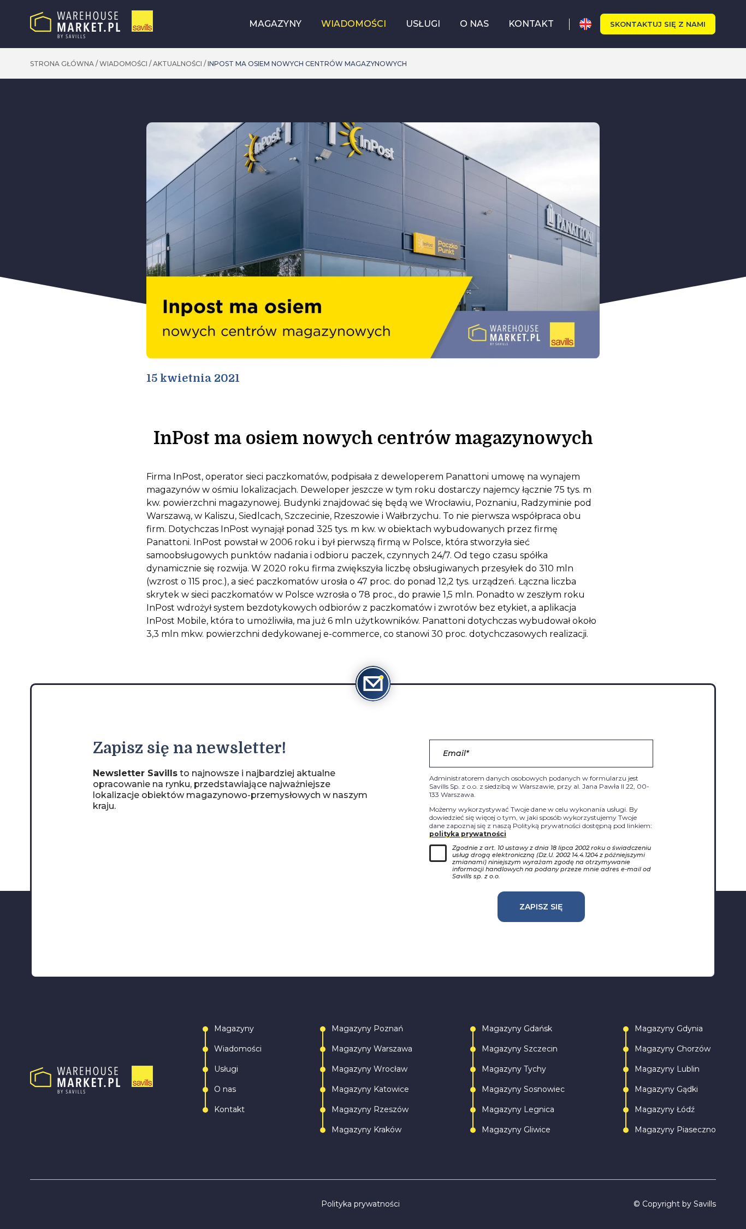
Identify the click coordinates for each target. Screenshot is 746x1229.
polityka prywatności (467, 834)
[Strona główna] (91, 24)
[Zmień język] (589, 24)
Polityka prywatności (360, 1204)
